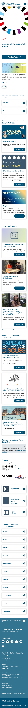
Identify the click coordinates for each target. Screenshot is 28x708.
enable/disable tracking (7, 705)
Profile (5, 539)
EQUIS (8, 685)
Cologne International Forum (13, 4)
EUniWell (10, 660)
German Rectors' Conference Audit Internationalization (10, 675)
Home (5, 531)
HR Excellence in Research (8, 679)
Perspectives (7, 563)
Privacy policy (5, 631)
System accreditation (7, 687)
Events (5, 547)
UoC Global (7, 595)
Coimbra (4, 660)
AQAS (12, 685)
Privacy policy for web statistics (10, 704)
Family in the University (19, 693)
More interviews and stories (9, 330)
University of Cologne (13, 3)
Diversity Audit (5, 668)
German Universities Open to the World (11, 677)
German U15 (17, 660)
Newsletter (6, 611)
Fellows (5, 579)
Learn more (19, 149)
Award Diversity (15, 666)
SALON (5, 103)
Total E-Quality (5, 666)
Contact (5, 603)
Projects (6, 587)
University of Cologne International (14, 57)
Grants (5, 571)
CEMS (3, 685)
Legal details (10, 633)
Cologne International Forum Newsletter (15, 500)
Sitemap (4, 633)
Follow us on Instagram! (15, 489)
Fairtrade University (6, 693)
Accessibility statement (16, 631)
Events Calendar (13, 512)
